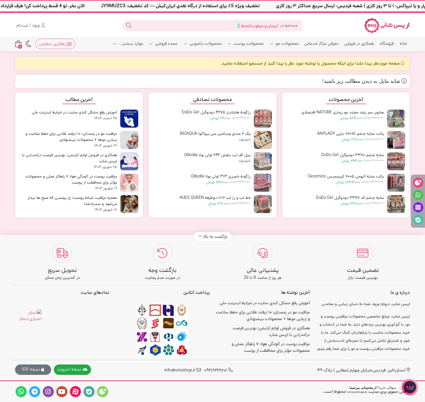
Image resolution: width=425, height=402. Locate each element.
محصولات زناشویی (205, 43)
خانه (403, 43)
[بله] (418, 220)
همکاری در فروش (359, 43)
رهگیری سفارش (53, 44)
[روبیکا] (418, 182)
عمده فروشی (166, 43)
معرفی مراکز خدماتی (321, 43)
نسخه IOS (31, 369)
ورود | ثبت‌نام (28, 25)
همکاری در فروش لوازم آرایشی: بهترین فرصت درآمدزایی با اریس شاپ (271, 331)
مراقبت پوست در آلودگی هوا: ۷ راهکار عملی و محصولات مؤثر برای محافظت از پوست (271, 347)
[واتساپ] (418, 195)
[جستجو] (128, 25)
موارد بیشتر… (130, 43)
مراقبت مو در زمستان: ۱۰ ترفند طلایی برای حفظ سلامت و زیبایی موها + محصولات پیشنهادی (263, 315)
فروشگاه (387, 43)
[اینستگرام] (418, 207)
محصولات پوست (248, 43)
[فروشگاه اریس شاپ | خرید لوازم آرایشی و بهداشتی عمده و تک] (387, 25)
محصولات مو (287, 43)
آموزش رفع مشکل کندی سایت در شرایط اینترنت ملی (265, 303)
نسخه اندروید (70, 369)
